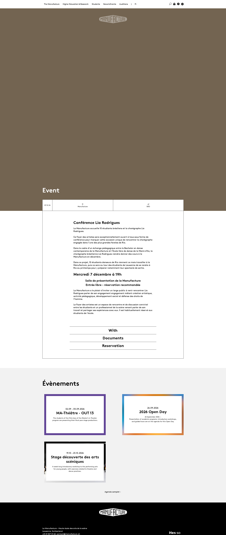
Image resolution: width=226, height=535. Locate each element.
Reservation (113, 345)
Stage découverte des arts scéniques (75, 459)
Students (96, 4)
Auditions (123, 4)
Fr (135, 4)
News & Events (109, 4)
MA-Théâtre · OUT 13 (75, 413)
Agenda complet (112, 492)
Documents (113, 338)
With (113, 330)
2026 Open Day (153, 412)
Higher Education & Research (76, 4)
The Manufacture (51, 4)
